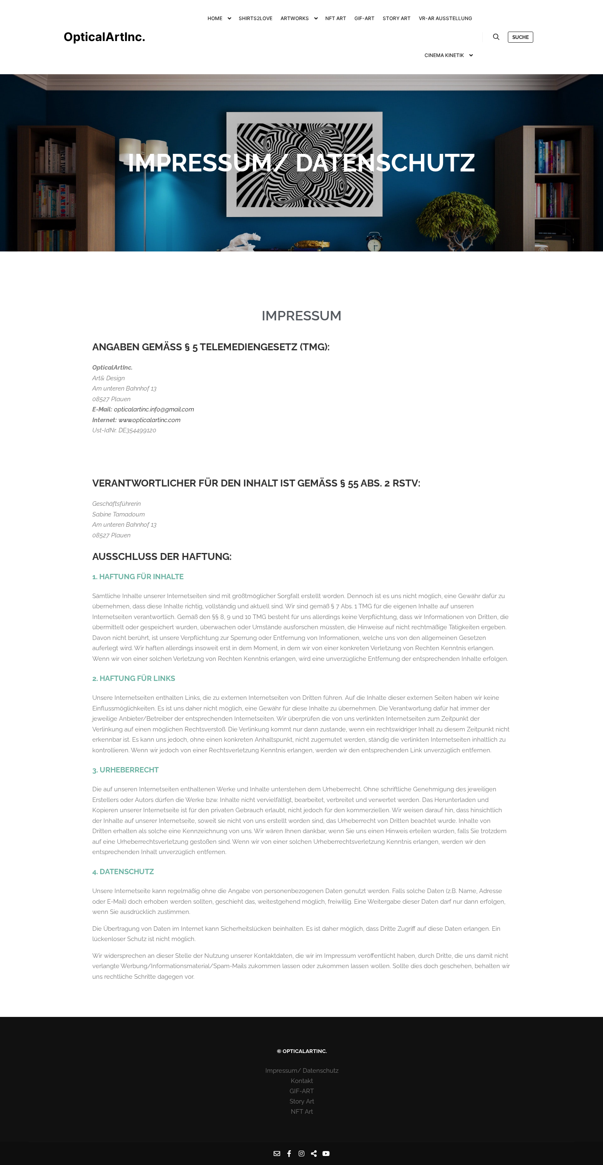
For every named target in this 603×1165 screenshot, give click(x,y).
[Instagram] (301, 1153)
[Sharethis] (313, 1153)
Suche (520, 37)
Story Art (302, 1101)
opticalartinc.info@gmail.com (154, 409)
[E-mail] (277, 1153)
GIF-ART (302, 1091)
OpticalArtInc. (105, 37)
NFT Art (302, 1111)
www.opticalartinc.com (150, 420)
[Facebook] (289, 1153)
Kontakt (302, 1081)
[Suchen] (496, 37)
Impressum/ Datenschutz (301, 1070)
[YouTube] (326, 1153)
